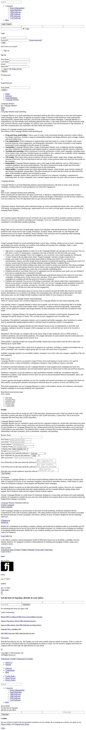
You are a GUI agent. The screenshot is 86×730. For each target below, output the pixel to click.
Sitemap (8, 664)
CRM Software (15, 12)
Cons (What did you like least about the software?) (19, 467)
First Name (5, 59)
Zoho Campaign (6, 507)
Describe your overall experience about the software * (20, 471)
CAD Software (15, 18)
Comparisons (10, 670)
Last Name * (5, 442)
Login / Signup (6, 24)
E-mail (3, 38)
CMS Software (15, 14)
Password (4, 40)
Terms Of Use (17, 69)
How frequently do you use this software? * (16, 455)
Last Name (5, 62)
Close (3, 728)
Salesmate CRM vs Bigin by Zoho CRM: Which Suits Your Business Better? (21, 625)
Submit (4, 90)
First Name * (5, 439)
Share (3, 108)
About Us (8, 662)
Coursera (3, 583)
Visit (2, 110)
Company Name (7, 447)
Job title (3, 451)
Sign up (6, 50)
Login (27, 29)
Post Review (6, 473)
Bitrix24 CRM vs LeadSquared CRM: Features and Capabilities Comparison (21, 617)
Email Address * (7, 444)
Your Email (5, 87)
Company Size (6, 449)
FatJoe (3, 574)
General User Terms (22, 724)
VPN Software (15, 16)
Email (3, 64)
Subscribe (26, 604)
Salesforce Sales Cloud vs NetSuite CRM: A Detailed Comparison (18, 621)
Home (7, 94)
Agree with (12, 69)
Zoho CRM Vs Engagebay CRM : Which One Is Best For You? (18, 633)
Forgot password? (35, 40)
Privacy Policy (10, 680)
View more (5, 590)
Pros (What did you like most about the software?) (18, 462)
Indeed (2, 556)
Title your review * (7, 458)
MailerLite (4, 522)
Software (8, 96)
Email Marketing (16, 10)
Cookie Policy (10, 676)
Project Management (17, 8)
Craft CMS (5, 536)
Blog (7, 20)
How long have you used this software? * (15, 453)
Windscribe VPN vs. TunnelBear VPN (11, 629)
